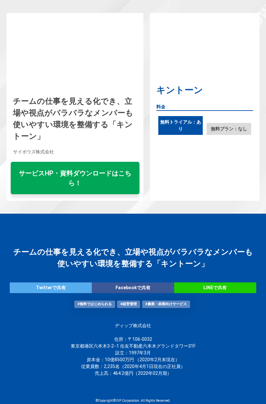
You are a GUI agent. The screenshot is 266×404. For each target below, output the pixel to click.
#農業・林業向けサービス (166, 304)
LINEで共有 (215, 287)
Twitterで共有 (51, 287)
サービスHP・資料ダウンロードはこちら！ (75, 178)
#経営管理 (128, 304)
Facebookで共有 (133, 287)
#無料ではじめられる (95, 304)
